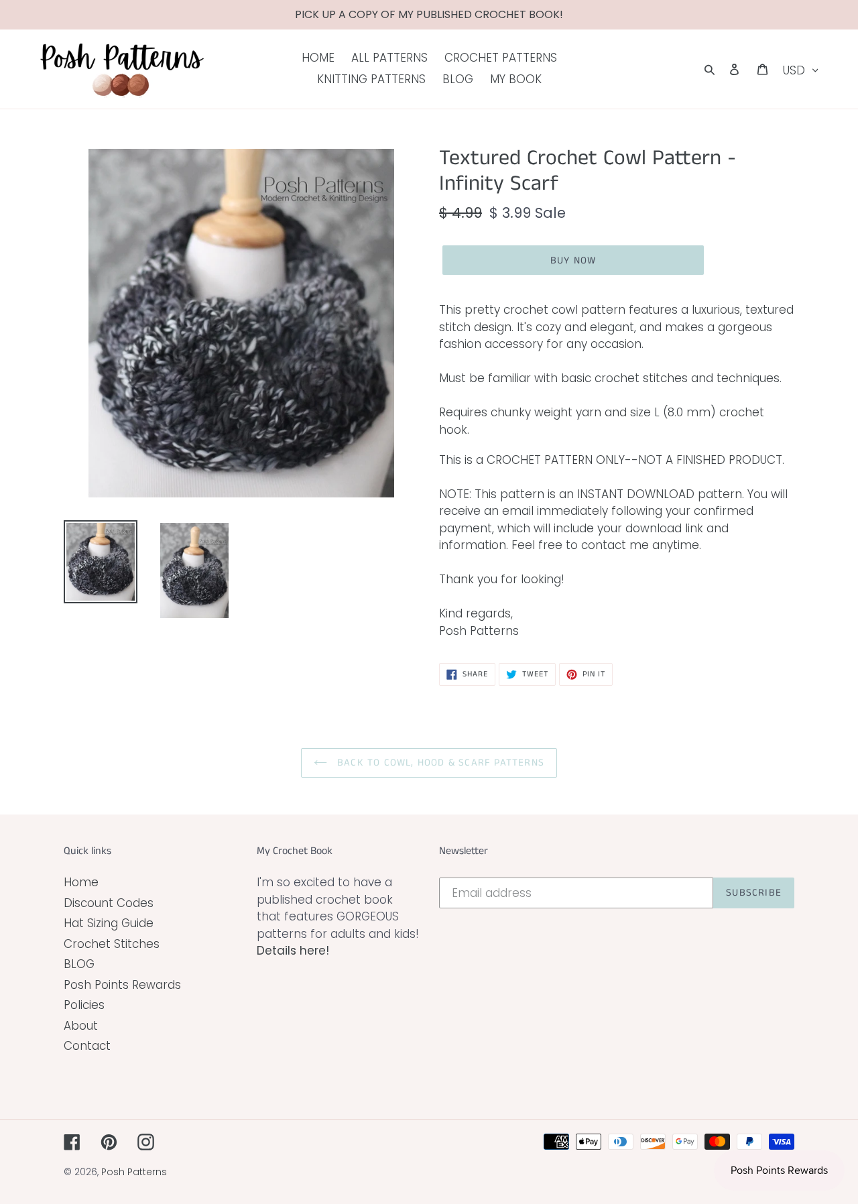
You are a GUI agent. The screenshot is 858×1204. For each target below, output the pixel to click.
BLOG (79, 964)
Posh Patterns (134, 1172)
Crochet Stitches (112, 944)
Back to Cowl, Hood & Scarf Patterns (439, 763)
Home (81, 882)
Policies (84, 1005)
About (81, 1026)
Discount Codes (109, 903)
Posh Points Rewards (122, 985)
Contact (87, 1046)
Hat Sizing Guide (109, 923)
